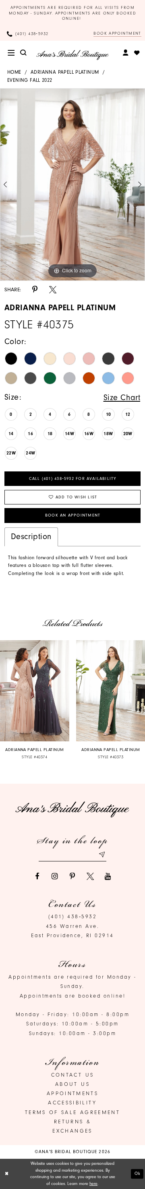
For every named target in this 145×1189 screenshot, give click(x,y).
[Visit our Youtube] (108, 876)
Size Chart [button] (122, 397)
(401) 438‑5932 (72, 916)
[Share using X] (52, 289)
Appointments (72, 1093)
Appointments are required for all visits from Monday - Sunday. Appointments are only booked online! (73, 13)
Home (14, 72)
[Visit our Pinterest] (72, 876)
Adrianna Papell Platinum (65, 72)
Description (31, 536)
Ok (138, 1173)
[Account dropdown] (126, 53)
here (93, 1183)
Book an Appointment (72, 515)
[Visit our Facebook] (37, 876)
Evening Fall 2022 (29, 80)
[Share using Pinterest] (35, 289)
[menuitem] (11, 53)
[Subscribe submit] (102, 854)
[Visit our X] (90, 876)
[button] (11, 53)
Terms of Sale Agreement (72, 1112)
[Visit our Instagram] (54, 876)
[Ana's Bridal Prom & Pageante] (72, 55)
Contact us (72, 1075)
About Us (72, 1084)
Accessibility (72, 1103)
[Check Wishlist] (136, 53)
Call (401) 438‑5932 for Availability (73, 478)
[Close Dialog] (7, 1173)
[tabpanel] (72, 185)
